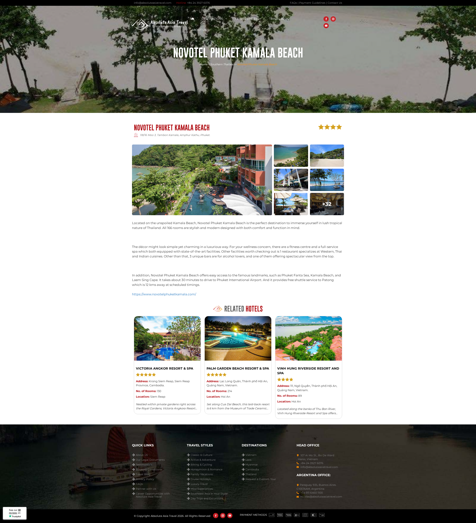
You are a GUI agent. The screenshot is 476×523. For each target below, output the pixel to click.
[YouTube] (326, 25)
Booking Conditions (149, 469)
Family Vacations (202, 474)
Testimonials (144, 464)
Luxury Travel (199, 484)
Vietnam (251, 455)
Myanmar (251, 464)
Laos (248, 459)
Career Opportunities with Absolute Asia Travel (153, 494)
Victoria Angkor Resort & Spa (164, 368)
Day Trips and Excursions (207, 498)
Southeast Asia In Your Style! (209, 493)
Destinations (212, 18)
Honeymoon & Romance (206, 469)
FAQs (139, 484)
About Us (198, 30)
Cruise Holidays (201, 479)
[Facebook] (326, 19)
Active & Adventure (203, 459)
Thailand (250, 474)
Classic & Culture (201, 455)
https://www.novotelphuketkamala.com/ (164, 294)
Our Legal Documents (150, 459)
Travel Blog (279, 18)
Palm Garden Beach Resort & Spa (238, 368)
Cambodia (252, 469)
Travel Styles (246, 18)
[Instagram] (333, 19)
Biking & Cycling (201, 464)
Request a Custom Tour (260, 479)
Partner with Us (146, 488)
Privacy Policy (145, 479)
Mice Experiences (202, 488)
